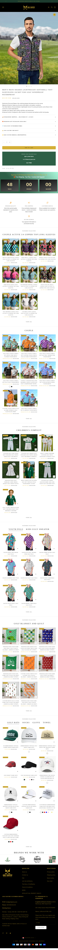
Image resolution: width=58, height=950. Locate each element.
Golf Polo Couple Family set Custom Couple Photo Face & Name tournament (29, 355)
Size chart (49, 881)
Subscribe (40, 927)
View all (29, 321)
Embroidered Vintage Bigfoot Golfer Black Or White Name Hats (11, 806)
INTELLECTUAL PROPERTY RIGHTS (31, 893)
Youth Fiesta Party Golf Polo (10, 604)
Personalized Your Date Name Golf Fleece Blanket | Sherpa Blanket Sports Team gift (10, 675)
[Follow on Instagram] (6, 933)
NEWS (23, 890)
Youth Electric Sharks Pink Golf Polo (29, 553)
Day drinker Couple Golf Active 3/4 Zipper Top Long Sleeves (11, 313)
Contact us (25, 875)
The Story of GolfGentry (28, 884)
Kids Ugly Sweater (37, 529)
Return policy (50, 878)
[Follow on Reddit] (10, 933)
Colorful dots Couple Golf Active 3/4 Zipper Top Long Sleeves (29, 313)
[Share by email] (12, 168)
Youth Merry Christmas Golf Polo (29, 604)
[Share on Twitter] (8, 168)
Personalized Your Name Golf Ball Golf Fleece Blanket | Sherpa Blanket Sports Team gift (11, 648)
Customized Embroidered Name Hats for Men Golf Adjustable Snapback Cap (47, 806)
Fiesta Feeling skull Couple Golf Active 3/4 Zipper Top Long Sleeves (47, 286)
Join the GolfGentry (27, 881)
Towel (47, 723)
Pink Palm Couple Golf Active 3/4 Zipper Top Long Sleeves (11, 286)
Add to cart (29, 147)
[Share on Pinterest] (10, 168)
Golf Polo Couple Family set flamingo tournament (29, 409)
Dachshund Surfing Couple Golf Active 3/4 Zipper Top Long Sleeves (29, 286)
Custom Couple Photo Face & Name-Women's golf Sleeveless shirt (10, 410)
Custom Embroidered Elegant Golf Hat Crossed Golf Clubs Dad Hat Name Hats (11, 836)
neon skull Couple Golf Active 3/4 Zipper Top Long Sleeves (29, 259)
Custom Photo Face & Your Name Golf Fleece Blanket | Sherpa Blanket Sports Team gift (10, 702)
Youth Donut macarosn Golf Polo (10, 553)
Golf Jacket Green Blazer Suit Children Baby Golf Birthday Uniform (11, 509)
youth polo (16, 529)
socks (26, 723)
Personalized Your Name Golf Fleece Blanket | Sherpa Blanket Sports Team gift (47, 675)
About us (24, 872)
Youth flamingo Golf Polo (11, 578)
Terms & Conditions (27, 887)
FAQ (23, 878)
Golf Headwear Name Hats (29, 775)
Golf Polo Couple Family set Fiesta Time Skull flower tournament (11, 355)
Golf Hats (13, 723)
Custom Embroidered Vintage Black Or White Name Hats (29, 806)
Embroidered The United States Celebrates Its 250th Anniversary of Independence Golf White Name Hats (47, 777)
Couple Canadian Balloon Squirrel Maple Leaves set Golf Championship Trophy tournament (29, 382)
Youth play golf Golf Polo (29, 578)
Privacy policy (51, 872)
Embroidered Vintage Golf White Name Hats (29, 746)
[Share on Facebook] (6, 168)
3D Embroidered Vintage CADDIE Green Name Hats (10, 746)
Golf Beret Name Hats (11, 775)
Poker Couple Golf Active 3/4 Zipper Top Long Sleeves (47, 258)
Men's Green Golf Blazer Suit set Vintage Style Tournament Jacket (29, 482)
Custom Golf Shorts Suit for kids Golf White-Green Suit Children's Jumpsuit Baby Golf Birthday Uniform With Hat (29, 455)
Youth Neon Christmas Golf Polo (47, 578)
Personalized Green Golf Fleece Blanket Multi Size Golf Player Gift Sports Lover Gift (29, 648)
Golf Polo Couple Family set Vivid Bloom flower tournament (47, 382)
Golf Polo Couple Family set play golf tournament (10, 381)
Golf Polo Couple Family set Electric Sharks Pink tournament (47, 355)
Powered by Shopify (37, 941)
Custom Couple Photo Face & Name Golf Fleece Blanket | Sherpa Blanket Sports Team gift (29, 675)
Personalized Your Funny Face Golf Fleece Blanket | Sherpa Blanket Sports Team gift (47, 648)
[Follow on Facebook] (3, 933)
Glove (36, 723)
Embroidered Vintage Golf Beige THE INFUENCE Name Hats (47, 747)
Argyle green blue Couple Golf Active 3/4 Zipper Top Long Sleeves (10, 259)
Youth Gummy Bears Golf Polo (47, 553)
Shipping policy (51, 875)
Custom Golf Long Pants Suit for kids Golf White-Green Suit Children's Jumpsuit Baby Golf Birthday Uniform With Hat (10, 455)
